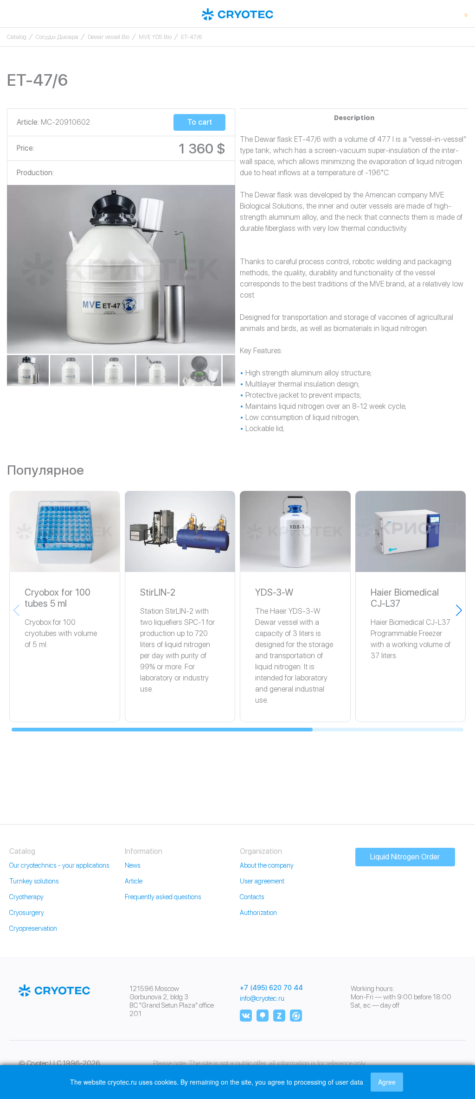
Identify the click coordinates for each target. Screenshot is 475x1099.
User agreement (262, 881)
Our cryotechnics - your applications (59, 865)
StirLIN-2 (157, 592)
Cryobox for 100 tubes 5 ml (57, 598)
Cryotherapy (26, 897)
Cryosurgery (26, 912)
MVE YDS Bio (155, 36)
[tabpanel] (121, 269)
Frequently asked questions (163, 897)
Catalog (16, 36)
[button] (458, 610)
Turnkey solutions (34, 881)
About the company (267, 865)
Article (133, 881)
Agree (387, 1081)
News (133, 865)
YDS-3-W (274, 592)
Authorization (258, 912)
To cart (199, 122)
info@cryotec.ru (262, 998)
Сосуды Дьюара (57, 36)
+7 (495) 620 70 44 (271, 988)
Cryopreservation (33, 928)
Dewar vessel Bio (108, 36)
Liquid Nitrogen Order (405, 856)
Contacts (252, 897)
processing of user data (328, 1081)
